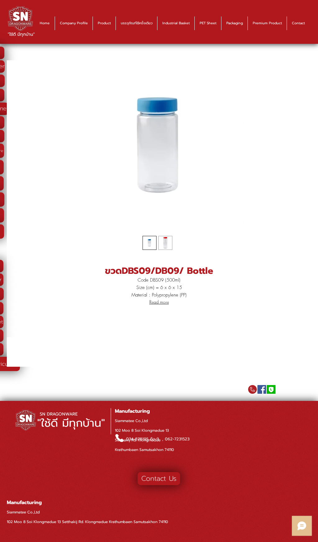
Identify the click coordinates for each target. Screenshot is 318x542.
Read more (159, 302)
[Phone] (119, 438)
